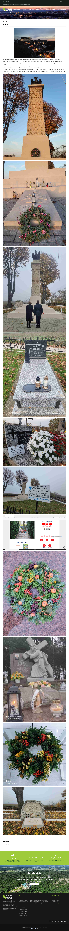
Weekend (24, 9)
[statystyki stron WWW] (32, 928)
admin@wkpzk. (57, 903)
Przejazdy (13, 858)
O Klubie (31, 9)
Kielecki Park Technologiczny (42, 900)
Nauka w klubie (62, 15)
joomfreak (45, 927)
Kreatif (41, 927)
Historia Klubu (34, 883)
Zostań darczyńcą (23, 915)
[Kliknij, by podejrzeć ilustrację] (34, 43)
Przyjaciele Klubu (50, 9)
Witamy (21, 898)
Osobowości (39, 9)
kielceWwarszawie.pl (32, 927)
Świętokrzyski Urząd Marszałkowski (40, 903)
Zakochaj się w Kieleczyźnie (34, 858)
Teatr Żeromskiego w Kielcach (42, 898)
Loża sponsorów (61, 9)
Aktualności (16, 9)
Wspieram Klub (56, 858)
